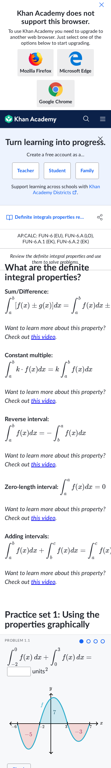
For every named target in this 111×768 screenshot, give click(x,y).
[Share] (100, 217)
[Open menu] (102, 119)
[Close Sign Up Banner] (100, 139)
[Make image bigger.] (57, 720)
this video (43, 337)
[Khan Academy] (28, 119)
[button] (81, 641)
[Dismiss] (101, 4)
